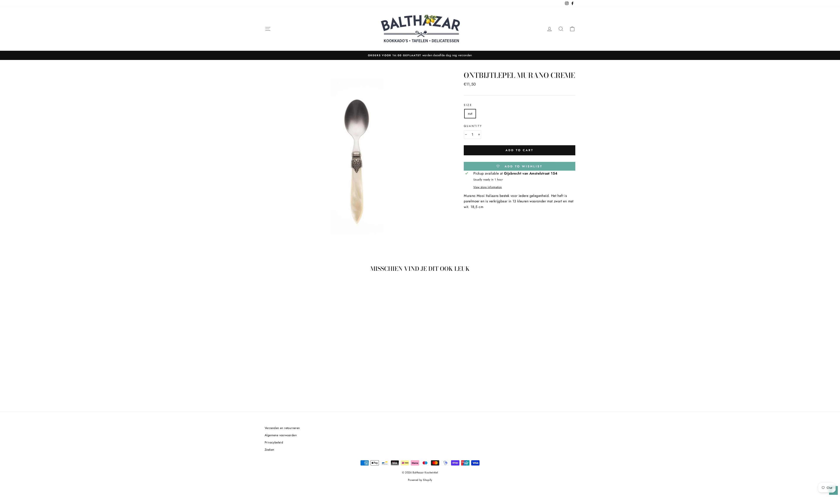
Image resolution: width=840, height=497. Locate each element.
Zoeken (269, 449)
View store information (487, 187)
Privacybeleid (274, 442)
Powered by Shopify (420, 480)
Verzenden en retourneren (282, 428)
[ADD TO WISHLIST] (317, 288)
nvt (470, 113)
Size (468, 105)
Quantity (473, 126)
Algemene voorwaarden (281, 435)
